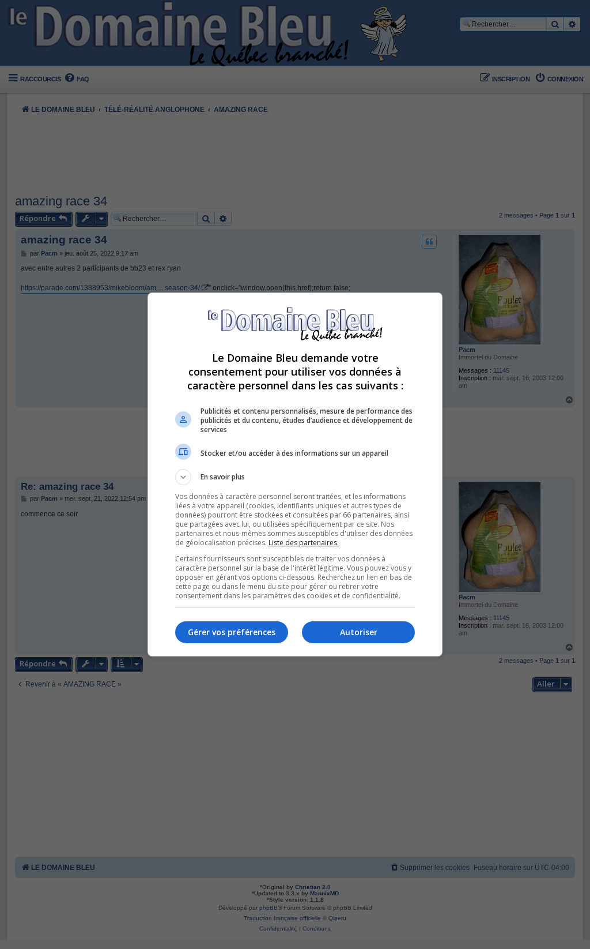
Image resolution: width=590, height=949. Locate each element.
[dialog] (295, 474)
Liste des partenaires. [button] (303, 542)
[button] (295, 477)
